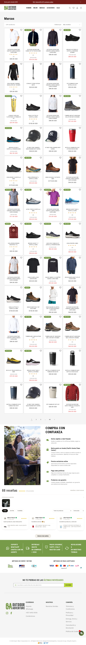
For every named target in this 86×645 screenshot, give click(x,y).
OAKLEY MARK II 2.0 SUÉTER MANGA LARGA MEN (52, 278)
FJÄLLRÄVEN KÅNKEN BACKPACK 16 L (13, 244)
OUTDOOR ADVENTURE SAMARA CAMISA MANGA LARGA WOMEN (52, 85)
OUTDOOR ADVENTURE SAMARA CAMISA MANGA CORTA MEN (72, 308)
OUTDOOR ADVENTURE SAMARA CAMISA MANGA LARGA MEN (52, 51)
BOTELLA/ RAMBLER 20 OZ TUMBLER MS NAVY (14, 405)
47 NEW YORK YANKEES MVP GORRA (52, 148)
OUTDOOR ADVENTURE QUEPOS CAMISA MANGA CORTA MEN (13, 51)
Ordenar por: (58, 24)
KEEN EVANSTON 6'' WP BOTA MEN (33, 307)
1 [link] (31, 419)
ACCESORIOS (51, 8)
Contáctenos (30, 616)
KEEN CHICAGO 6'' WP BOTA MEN (52, 178)
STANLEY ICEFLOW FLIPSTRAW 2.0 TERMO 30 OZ (14, 117)
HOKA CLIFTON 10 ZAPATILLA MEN (33, 116)
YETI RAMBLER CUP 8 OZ (52, 404)
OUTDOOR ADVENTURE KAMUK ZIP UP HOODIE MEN (33, 50)
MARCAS (42, 8)
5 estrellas (19, 510)
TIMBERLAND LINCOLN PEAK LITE (33, 337)
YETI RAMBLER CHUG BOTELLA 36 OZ (72, 84)
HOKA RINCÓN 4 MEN (72, 243)
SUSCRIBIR (68, 585)
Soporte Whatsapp (29, 607)
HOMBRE (28, 8)
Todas (4, 510)
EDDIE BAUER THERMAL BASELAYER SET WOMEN (13, 84)
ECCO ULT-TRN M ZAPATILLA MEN (13, 371)
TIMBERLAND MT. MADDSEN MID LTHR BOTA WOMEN (52, 337)
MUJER (35, 8)
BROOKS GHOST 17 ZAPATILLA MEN (33, 244)
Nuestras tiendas (52, 606)
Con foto (12, 510)
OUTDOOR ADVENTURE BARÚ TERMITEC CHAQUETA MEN (72, 406)
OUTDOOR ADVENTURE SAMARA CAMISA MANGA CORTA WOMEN (72, 179)
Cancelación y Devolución (71, 626)
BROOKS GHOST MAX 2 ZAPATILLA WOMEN (33, 371)
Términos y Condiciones (70, 607)
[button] (28, 8)
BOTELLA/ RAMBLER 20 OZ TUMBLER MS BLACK (53, 371)
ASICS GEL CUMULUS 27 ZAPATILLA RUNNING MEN (53, 244)
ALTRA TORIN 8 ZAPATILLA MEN (33, 210)
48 (49, 419)
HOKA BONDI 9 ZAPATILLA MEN (14, 178)
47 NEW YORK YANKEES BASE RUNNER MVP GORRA (33, 148)
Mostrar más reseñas (43, 536)
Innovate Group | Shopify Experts (66, 641)
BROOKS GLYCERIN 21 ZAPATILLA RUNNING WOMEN (72, 51)
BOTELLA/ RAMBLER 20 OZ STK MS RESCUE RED (72, 148)
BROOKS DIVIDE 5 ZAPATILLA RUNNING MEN (14, 148)
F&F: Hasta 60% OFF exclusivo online (43, 2)
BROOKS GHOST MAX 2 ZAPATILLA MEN (72, 210)
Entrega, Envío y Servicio (71, 620)
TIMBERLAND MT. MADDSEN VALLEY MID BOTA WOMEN (72, 116)
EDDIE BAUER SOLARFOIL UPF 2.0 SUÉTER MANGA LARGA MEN (53, 308)
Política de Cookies (72, 631)
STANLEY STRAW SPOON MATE (33, 84)
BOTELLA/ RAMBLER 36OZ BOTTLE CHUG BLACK (72, 371)
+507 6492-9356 (31, 613)
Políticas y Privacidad (69, 614)
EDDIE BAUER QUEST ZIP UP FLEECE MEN (72, 278)
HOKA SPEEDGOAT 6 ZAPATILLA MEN (33, 178)
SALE (58, 8)
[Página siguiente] (54, 419)
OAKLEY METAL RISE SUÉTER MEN (33, 278)
